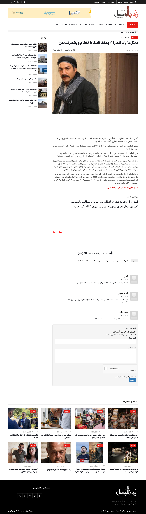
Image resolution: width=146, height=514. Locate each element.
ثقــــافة (124, 32)
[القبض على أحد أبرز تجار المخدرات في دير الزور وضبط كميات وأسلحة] (42, 97)
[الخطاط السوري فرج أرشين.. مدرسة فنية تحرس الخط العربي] (56, 428)
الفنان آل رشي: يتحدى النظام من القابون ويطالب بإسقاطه (104, 201)
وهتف (106, 260)
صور (57, 24)
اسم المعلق (132, 338)
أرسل (132, 380)
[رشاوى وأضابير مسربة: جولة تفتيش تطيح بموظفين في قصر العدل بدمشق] (42, 62)
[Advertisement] (95, 130)
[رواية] (90, 462)
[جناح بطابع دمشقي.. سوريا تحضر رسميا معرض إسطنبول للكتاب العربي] (90, 428)
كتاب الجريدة (121, 24)
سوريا (100, 260)
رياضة (93, 24)
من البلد (84, 24)
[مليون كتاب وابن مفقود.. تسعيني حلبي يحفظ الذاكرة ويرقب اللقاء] (123, 428)
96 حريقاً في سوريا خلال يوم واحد (25, 79)
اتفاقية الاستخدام (120, 511)
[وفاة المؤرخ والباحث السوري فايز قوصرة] (56, 462)
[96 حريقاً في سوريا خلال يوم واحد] (42, 86)
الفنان (93, 260)
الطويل (126, 260)
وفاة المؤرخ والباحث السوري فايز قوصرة (58, 470)
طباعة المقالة (56, 50)
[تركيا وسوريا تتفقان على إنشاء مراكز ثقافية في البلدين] (23, 428)
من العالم (74, 24)
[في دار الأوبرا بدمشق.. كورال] (123, 462)
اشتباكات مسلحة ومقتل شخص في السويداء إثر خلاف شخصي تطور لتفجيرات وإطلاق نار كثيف (23, 68)
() (106, 252)
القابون (118, 260)
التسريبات (111, 2)
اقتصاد (103, 2)
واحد (112, 260)
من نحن (129, 511)
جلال (87, 260)
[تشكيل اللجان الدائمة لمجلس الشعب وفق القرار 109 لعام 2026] (42, 52)
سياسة (110, 24)
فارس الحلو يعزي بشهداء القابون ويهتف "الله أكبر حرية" (106, 206)
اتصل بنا (103, 511)
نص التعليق (132, 347)
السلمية (80, 260)
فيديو (65, 24)
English (96, 2)
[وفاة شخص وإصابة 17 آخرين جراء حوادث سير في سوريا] (42, 107)
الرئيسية (132, 24)
